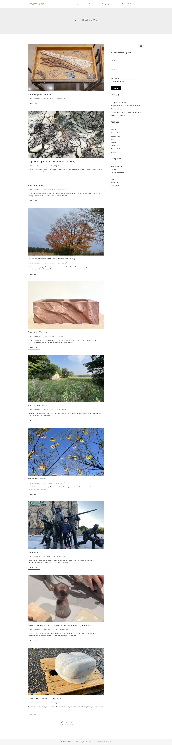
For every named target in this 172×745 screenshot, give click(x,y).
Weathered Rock (35, 185)
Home (72, 4)
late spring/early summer (40, 94)
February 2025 (115, 149)
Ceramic (115, 176)
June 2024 (114, 152)
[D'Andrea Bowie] (36, 4)
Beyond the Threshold (38, 332)
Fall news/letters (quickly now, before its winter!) (51, 259)
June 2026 (114, 130)
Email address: (115, 78)
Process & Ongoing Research (106, 4)
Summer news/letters (38, 405)
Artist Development (117, 166)
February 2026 (115, 133)
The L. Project (106, 742)
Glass (114, 179)
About (121, 4)
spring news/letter (37, 479)
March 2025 (115, 146)
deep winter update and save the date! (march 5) (51, 161)
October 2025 (115, 136)
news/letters (138, 4)
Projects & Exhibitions (85, 4)
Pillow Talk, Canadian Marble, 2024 (44, 698)
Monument (33, 552)
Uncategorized (115, 186)
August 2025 (115, 139)
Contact (128, 4)
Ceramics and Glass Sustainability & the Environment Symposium (59, 625)
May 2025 (114, 142)
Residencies (114, 182)
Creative (113, 170)
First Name (114, 60)
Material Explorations (118, 173)
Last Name (114, 69)
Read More (34, 104)
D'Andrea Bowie (36, 99)
